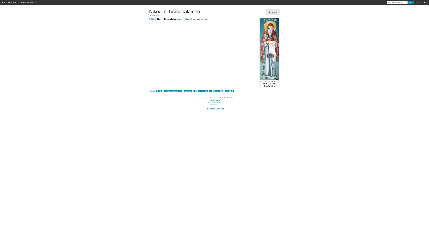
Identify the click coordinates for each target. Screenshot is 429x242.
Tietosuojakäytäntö (215, 100)
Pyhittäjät (229, 91)
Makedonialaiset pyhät (173, 91)
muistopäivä (182, 19)
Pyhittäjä (152, 19)
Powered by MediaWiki (215, 108)
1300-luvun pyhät (200, 91)
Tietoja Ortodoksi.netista (214, 102)
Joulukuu (187, 91)
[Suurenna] (278, 81)
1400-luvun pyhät (216, 91)
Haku (410, 2)
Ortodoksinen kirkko (27, 2)
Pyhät (159, 91)
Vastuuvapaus (214, 105)
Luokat (152, 91)
